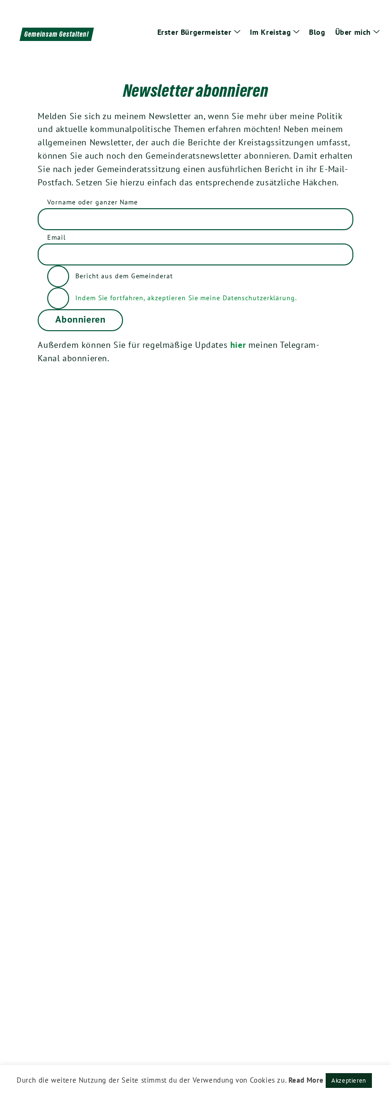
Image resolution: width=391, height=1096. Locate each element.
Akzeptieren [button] (348, 1080)
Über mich (353, 32)
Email (56, 237)
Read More (305, 1080)
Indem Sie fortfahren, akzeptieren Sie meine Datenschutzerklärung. (186, 297)
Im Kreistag (270, 32)
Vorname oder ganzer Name (92, 202)
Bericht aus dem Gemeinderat (123, 275)
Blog (317, 32)
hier (238, 344)
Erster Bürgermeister (194, 32)
